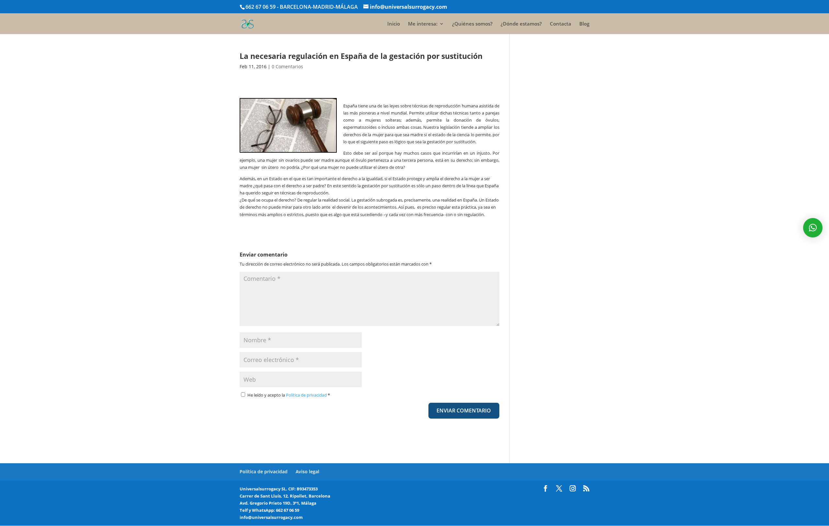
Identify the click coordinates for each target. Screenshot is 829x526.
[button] (813, 227)
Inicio (393, 24)
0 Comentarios (287, 66)
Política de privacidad (307, 395)
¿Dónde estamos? (521, 24)
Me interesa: (422, 24)
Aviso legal (307, 471)
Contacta (560, 24)
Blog (584, 24)
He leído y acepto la (288, 395)
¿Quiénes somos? (472, 24)
